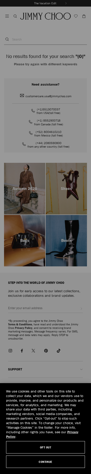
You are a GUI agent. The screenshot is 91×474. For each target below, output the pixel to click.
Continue (45, 462)
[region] (45, 428)
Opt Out (45, 447)
